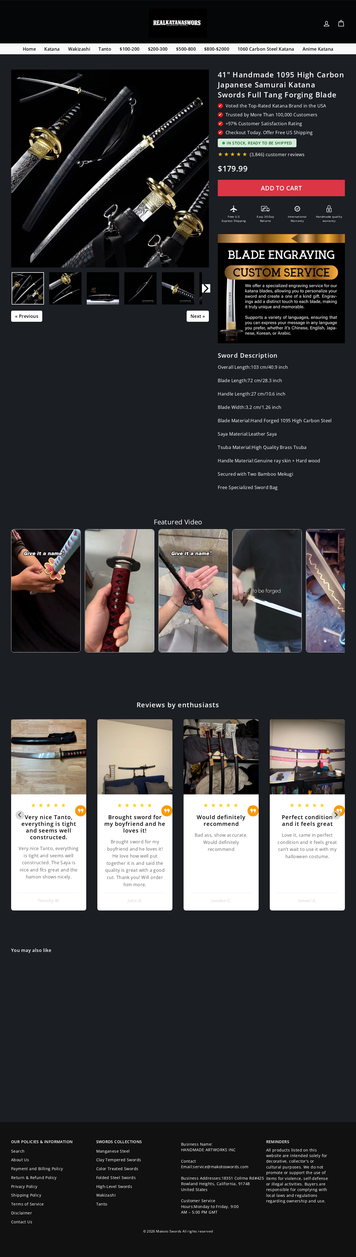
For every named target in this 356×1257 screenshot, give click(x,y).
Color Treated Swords (117, 1168)
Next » (198, 316)
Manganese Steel (113, 1151)
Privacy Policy (24, 1186)
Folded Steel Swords (116, 1177)
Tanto (104, 49)
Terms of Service (27, 1204)
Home (29, 49)
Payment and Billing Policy (37, 1168)
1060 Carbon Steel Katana (266, 49)
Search (17, 1151)
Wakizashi (79, 49)
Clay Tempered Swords (118, 1159)
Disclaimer (21, 1213)
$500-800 (186, 49)
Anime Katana (318, 49)
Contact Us (21, 1221)
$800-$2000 (216, 49)
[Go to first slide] (336, 815)
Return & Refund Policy (34, 1177)
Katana (52, 49)
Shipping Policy (26, 1195)
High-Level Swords (114, 1186)
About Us (20, 1159)
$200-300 (158, 49)
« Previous (26, 316)
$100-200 (129, 49)
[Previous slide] (20, 815)
